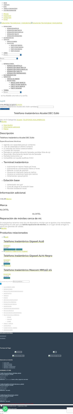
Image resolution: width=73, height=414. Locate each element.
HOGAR (6, 297)
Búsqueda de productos (6, 281)
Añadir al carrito (5, 109)
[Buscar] (0, 284)
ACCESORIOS (7, 325)
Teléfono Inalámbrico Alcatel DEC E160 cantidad (18, 107)
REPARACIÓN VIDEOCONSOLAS (15, 32)
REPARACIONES (8, 289)
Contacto (6, 5)
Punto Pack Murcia (16, 49)
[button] (5, 408)
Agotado (7, 264)
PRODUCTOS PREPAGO (10, 302)
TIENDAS (6, 295)
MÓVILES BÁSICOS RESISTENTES (12, 312)
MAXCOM (7, 274)
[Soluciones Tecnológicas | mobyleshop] (31, 23)
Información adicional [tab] (12, 127)
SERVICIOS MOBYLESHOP (11, 300)
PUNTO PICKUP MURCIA (17, 47)
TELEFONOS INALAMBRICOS (34, 120)
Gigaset (9, 317)
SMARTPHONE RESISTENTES (11, 308)
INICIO (5, 3)
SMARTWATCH (7, 293)
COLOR (3, 105)
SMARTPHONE (7, 306)
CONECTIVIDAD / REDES (10, 327)
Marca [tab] (6, 129)
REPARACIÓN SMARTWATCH (14, 30)
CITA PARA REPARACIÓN (10, 10)
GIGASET (7, 246)
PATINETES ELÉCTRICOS (10, 304)
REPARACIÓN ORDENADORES (14, 36)
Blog (5, 6)
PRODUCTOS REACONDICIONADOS (13, 291)
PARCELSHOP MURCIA (16, 45)
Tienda (5, 53)
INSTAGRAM (3, 336)
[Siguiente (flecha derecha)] (2, 413)
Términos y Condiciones (9, 367)
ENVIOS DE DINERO (12, 41)
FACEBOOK (2, 338)
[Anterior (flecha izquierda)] (0, 413)
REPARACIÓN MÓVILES (13, 28)
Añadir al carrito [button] (10, 249)
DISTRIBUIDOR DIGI (9, 38)
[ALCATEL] (3, 122)
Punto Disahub (15, 51)
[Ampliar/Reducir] (0, 411)
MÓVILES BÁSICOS (9, 310)
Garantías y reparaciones (9, 366)
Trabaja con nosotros (10, 8)
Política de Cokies (8, 364)
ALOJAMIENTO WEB (9, 287)
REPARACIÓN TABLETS (13, 34)
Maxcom (9, 319)
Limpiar (19, 105)
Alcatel (19, 120)
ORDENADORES (8, 330)
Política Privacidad (8, 365)
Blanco (8, 199)
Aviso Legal (6, 362)
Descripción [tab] (8, 125)
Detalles (19, 249)
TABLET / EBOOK (8, 323)
